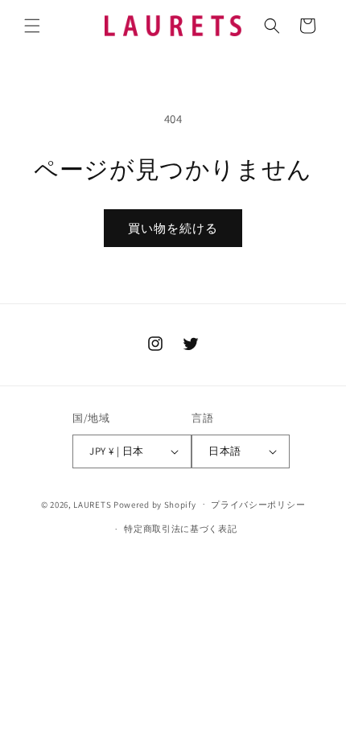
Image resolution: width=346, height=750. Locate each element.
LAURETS (92, 503)
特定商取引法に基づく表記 (180, 528)
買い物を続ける (173, 228)
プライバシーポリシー (258, 504)
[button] (32, 25)
